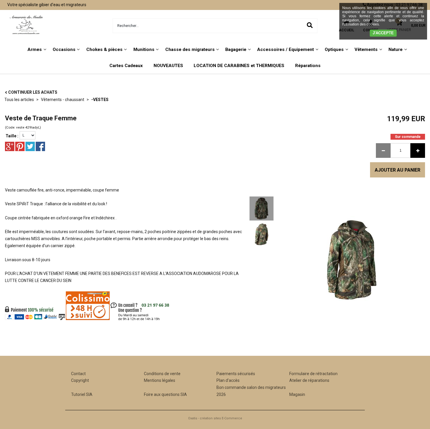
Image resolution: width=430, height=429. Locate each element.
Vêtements (366, 49)
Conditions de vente (162, 373)
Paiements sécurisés (235, 373)
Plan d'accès (228, 380)
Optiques (334, 49)
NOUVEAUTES (168, 65)
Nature (395, 49)
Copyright (80, 380)
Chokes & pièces (104, 49)
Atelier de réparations (309, 380)
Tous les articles (19, 99)
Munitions (143, 49)
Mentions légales (159, 380)
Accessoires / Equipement (285, 49)
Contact (78, 373)
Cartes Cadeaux (126, 65)
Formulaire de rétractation (313, 373)
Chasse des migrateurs (190, 49)
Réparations (308, 65)
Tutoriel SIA (81, 394)
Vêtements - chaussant (62, 99)
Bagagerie (235, 49)
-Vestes (100, 99)
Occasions (64, 49)
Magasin (297, 394)
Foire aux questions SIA (165, 394)
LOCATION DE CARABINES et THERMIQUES (239, 65)
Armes (34, 49)
